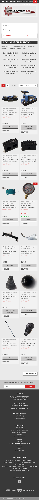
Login (22, 4)
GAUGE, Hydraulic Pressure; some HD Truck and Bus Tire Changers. (28, 207)
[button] (20, 35)
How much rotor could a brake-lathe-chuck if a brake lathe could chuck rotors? (19, 463)
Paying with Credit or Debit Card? (19, 430)
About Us (19, 441)
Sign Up (28, 4)
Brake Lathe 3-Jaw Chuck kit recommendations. (19, 460)
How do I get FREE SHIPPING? (19, 432)
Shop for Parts (19, 428)
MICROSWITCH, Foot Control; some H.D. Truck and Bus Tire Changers (9, 207)
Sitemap (22, 498)
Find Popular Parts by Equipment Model (19, 443)
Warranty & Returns (19, 437)
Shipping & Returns (19, 418)
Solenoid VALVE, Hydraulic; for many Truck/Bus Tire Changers (10, 114)
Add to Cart (10, 126)
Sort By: (14, 85)
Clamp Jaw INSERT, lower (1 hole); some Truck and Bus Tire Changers (28, 161)
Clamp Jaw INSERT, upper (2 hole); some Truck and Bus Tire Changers (10, 161)
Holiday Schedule (19, 450)
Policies (19, 439)
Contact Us (19, 446)
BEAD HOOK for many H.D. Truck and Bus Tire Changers (28, 253)
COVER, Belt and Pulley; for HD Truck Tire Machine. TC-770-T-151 (28, 345)
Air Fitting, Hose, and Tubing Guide (19, 470)
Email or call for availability (28, 127)
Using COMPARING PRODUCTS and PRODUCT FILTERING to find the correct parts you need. (19, 467)
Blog (19, 448)
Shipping (19, 434)
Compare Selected (30, 374)
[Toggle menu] (3, 2)
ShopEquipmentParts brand (9, 108)
